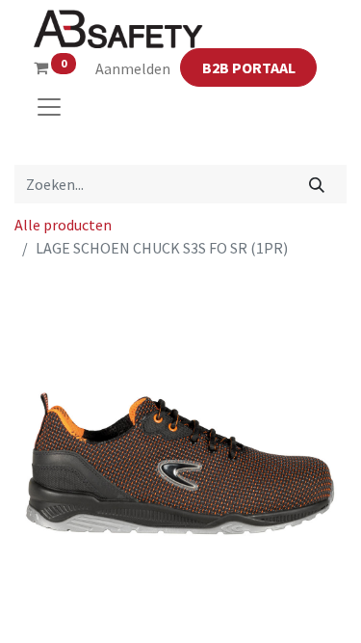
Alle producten (63, 224)
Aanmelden (132, 68)
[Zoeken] (317, 184)
